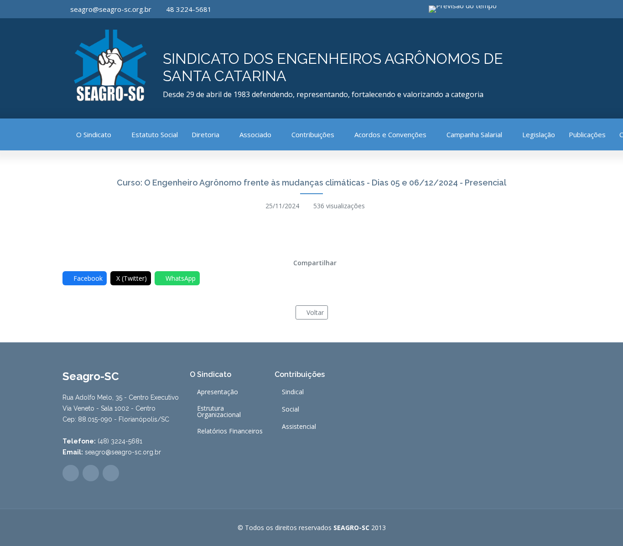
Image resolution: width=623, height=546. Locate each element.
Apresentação (217, 392)
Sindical (293, 392)
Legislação (538, 134)
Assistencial (299, 426)
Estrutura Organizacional (219, 411)
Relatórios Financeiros (230, 431)
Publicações (587, 134)
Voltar (315, 312)
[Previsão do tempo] (464, 9)
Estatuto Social (154, 134)
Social (290, 409)
